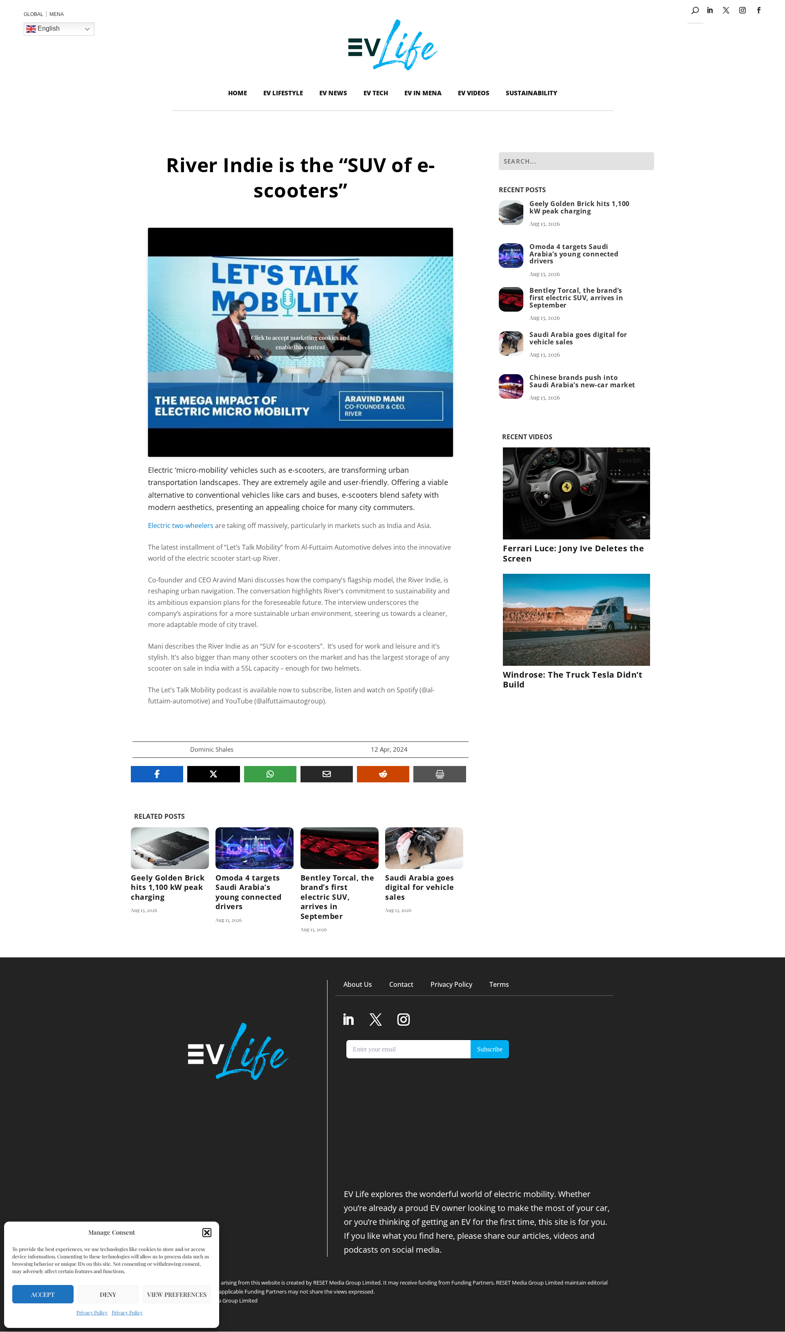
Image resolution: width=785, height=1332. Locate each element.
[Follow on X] (726, 10)
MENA (56, 14)
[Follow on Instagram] (742, 10)
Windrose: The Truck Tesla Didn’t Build (572, 679)
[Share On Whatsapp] (270, 774)
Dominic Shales (211, 749)
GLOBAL (33, 14)
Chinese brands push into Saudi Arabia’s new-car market (582, 381)
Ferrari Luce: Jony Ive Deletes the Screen (573, 553)
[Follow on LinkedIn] (709, 10)
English (48, 28)
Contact (401, 984)
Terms (499, 984)
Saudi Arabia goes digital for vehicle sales (424, 880)
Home (237, 93)
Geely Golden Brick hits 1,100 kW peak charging (170, 880)
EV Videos (473, 93)
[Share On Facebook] (157, 774)
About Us (357, 984)
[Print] (439, 774)
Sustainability (531, 93)
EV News (333, 93)
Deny (108, 1294)
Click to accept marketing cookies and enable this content (300, 342)
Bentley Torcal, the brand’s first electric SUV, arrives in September (340, 880)
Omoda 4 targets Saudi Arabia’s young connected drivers (254, 880)
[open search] (695, 10)
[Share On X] (213, 774)
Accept (43, 1294)
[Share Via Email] (327, 774)
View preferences (176, 1294)
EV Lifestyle (283, 93)
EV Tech (375, 93)
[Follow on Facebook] (758, 10)
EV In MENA (423, 93)
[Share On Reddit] (383, 774)
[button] (207, 1233)
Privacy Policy (92, 1312)
